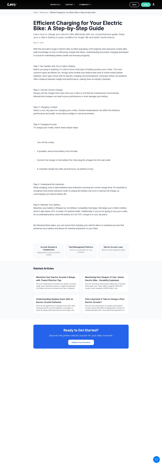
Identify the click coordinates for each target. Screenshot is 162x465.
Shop (146, 5)
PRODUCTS (55, 5)
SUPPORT (69, 5)
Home (35, 12)
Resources (44, 12)
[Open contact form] (156, 459)
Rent (134, 5)
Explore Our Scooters (81, 342)
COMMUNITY (84, 5)
